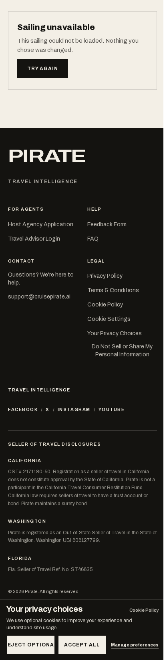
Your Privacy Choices (114, 333)
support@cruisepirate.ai (39, 297)
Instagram (74, 409)
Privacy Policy (105, 276)
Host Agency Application (40, 224)
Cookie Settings (109, 319)
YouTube (112, 409)
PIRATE (46, 156)
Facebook (23, 409)
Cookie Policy (105, 305)
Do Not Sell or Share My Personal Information (122, 351)
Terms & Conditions (113, 290)
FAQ (93, 239)
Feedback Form (107, 224)
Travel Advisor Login (34, 239)
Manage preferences (135, 644)
